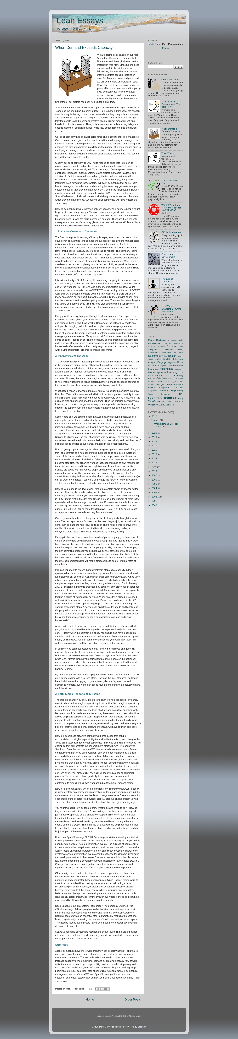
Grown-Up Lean (169, 79)
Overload (168, 376)
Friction (152, 365)
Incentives (153, 369)
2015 (155, 454)
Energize (152, 362)
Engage (161, 362)
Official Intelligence (171, 232)
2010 (155, 471)
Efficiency (178, 359)
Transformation (156, 401)
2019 (155, 437)
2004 (155, 488)
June (157, 420)
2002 (155, 497)
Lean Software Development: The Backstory (170, 104)
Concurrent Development (168, 255)
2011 (154, 467)
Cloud (180, 347)
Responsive (153, 391)
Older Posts (133, 999)
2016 (155, 450)
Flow (180, 362)
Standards (165, 394)
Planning (178, 375)
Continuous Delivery (173, 350)
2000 (155, 505)
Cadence (161, 347)
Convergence (165, 353)
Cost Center (178, 353)
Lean (163, 372)
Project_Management (159, 387)
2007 (155, 475)
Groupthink (162, 366)
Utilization (153, 405)
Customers (154, 355)
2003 (155, 492)
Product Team (155, 381)
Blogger (142, 1027)
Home (90, 999)
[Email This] (96, 989)
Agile (180, 340)
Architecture (154, 343)
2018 (155, 441)
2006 (155, 480)
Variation (170, 405)
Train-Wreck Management (168, 154)
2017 (155, 445)
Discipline (167, 359)
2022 (155, 416)
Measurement (155, 375)
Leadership (154, 372)
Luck (181, 372)
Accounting (172, 340)
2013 (155, 462)
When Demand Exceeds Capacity (84, 47)
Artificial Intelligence (173, 343)
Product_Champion (174, 381)
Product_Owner (175, 384)
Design (172, 355)
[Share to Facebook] (105, 989)
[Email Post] (90, 989)
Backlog (151, 347)
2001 (155, 501)
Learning (172, 372)
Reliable (179, 388)
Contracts (153, 352)
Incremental (166, 368)
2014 (155, 458)
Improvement (176, 365)
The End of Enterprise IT (168, 280)
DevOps (158, 359)
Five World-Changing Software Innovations (171, 308)
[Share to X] (102, 989)
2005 (155, 484)
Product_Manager (156, 384)
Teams (168, 398)
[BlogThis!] (99, 989)
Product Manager (175, 378)
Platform (151, 378)
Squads (151, 394)
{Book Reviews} (157, 340)
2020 (155, 433)
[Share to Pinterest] (108, 989)
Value (162, 404)
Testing (179, 398)
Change (171, 346)
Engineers (172, 363)
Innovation (179, 369)
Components (153, 350)
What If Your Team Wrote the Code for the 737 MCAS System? (171, 209)
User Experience (175, 401)
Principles (162, 378)
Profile (165, 48)
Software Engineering (171, 390)
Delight (164, 356)
